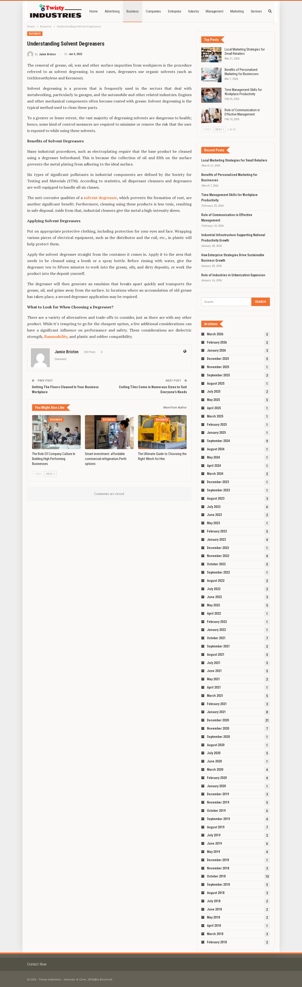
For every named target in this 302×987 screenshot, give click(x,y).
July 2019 (213, 835)
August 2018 (215, 893)
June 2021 (214, 671)
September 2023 (218, 490)
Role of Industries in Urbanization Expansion (233, 275)
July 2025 (213, 391)
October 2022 (216, 564)
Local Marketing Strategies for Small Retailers (234, 160)
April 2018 (214, 925)
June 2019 (214, 843)
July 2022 (213, 589)
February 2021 (217, 704)
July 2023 (213, 507)
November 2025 (218, 367)
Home (93, 11)
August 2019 (215, 827)
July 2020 (213, 753)
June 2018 (214, 909)
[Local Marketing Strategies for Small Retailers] (211, 54)
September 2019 (218, 819)
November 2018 (218, 868)
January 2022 (216, 630)
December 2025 (218, 359)
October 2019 (216, 811)
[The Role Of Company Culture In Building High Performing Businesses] (56, 432)
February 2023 (217, 531)
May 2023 (213, 523)
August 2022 (215, 581)
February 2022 (217, 622)
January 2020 (216, 786)
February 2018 (217, 942)
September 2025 (218, 375)
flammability (55, 336)
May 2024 (213, 457)
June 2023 (214, 515)
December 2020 (218, 720)
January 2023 (216, 539)
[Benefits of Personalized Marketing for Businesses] (211, 75)
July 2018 (213, 901)
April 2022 (214, 613)
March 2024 (215, 474)
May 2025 (213, 400)
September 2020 (218, 737)
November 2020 (218, 728)
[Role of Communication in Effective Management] (211, 115)
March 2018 (215, 934)
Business (132, 11)
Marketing (236, 11)
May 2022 (213, 605)
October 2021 (216, 638)
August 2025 (215, 383)
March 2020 (215, 769)
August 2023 (215, 498)
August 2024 (215, 449)
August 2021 (215, 654)
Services (256, 11)
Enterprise (174, 11)
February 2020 (217, 778)
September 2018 (218, 884)
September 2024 (218, 441)
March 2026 (215, 334)
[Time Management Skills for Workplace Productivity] (211, 95)
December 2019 (218, 794)
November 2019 (218, 802)
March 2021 (215, 696)
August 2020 (215, 745)
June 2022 (214, 597)
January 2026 (216, 350)
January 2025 (216, 432)
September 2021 (218, 646)
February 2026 (217, 342)
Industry (193, 11)
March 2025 (215, 416)
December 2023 (218, 482)
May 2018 (213, 917)
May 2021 (213, 679)
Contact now (36, 964)
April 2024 (214, 466)
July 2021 (213, 663)
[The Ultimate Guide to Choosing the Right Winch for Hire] (162, 432)
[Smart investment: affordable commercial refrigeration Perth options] (109, 432)
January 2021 (216, 712)
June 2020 (214, 761)
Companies (153, 11)
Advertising (112, 11)
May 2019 (213, 852)
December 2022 (218, 548)
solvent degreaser (100, 197)
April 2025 (214, 408)
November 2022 (218, 556)
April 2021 (214, 687)
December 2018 (218, 860)
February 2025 (217, 424)
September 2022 (218, 572)
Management (214, 11)
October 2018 (216, 876)
